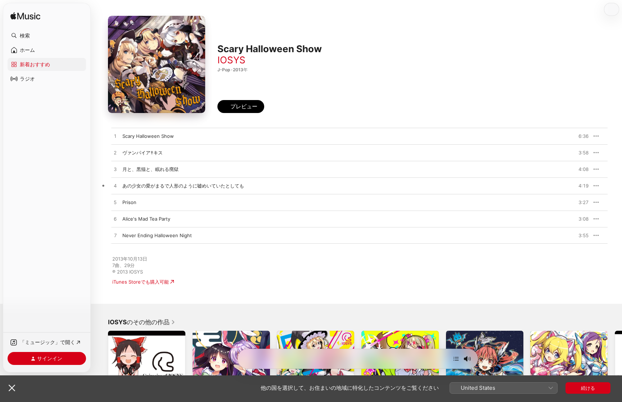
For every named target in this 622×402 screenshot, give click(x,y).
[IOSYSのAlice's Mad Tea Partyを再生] (115, 219)
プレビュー (580, 136)
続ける (588, 388)
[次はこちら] (456, 359)
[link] (141, 322)
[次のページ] (615, 369)
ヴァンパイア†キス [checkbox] (142, 152)
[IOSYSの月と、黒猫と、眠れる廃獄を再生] (115, 169)
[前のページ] (101, 369)
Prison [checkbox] (129, 202)
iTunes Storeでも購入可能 (140, 282)
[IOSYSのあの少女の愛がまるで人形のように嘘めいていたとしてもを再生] (115, 186)
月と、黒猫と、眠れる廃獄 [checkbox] (150, 169)
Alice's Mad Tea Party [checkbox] (146, 219)
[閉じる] (12, 388)
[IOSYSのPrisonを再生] (115, 202)
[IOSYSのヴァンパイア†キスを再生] (115, 153)
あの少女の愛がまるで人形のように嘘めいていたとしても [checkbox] (183, 186)
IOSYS (231, 60)
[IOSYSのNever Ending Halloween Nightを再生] (115, 235)
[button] (47, 36)
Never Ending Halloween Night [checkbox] (157, 235)
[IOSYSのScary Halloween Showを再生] (115, 136)
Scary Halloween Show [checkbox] (148, 136)
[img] (25, 16)
